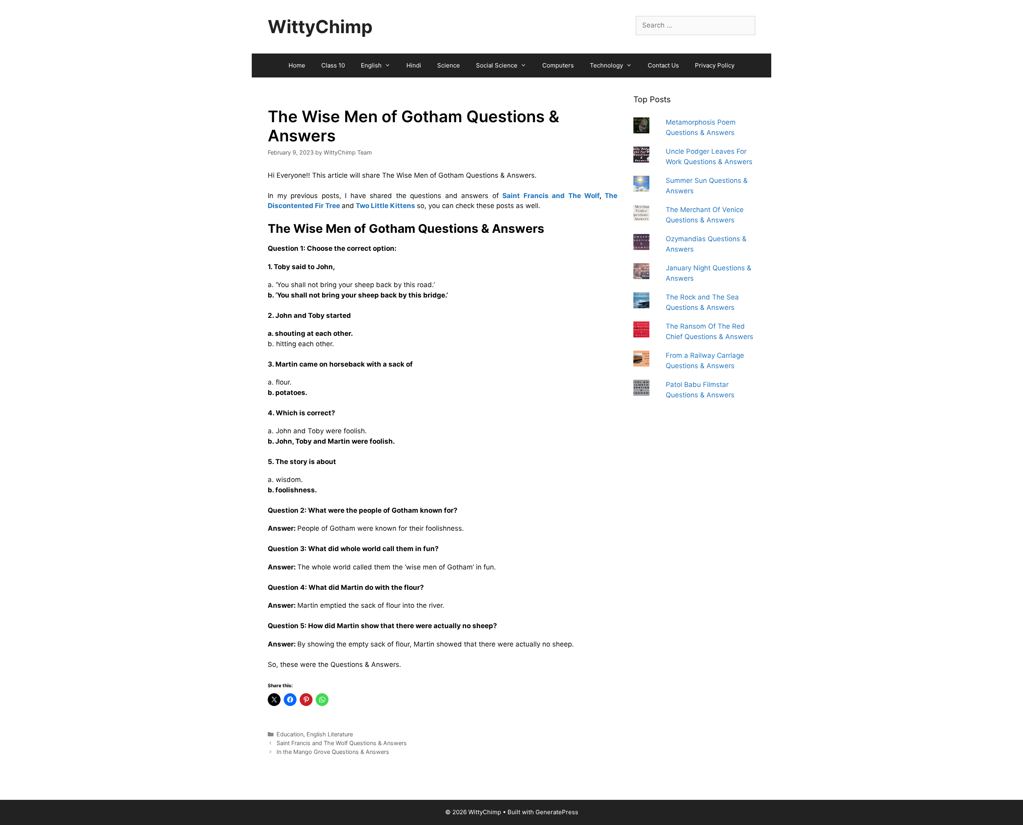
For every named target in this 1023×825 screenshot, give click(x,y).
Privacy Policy (714, 65)
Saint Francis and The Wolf (550, 196)
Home (297, 65)
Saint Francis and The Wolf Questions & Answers (342, 743)
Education (290, 734)
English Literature (330, 734)
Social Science (496, 65)
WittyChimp (320, 27)
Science (448, 65)
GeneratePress (556, 812)
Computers (558, 65)
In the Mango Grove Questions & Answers (333, 751)
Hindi (413, 65)
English (371, 65)
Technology (606, 65)
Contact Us (663, 65)
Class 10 (333, 65)
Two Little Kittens (385, 206)
